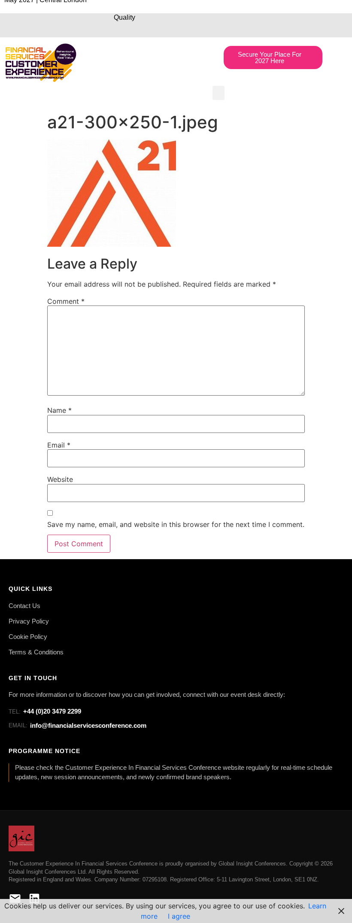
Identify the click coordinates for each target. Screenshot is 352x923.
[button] (218, 93)
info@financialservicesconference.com (77, 725)
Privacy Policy (29, 621)
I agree (179, 916)
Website (60, 479)
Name (59, 410)
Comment (66, 301)
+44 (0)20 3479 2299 (45, 711)
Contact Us (24, 605)
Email (58, 445)
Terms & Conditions (36, 652)
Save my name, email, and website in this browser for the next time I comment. (175, 524)
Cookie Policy (28, 636)
